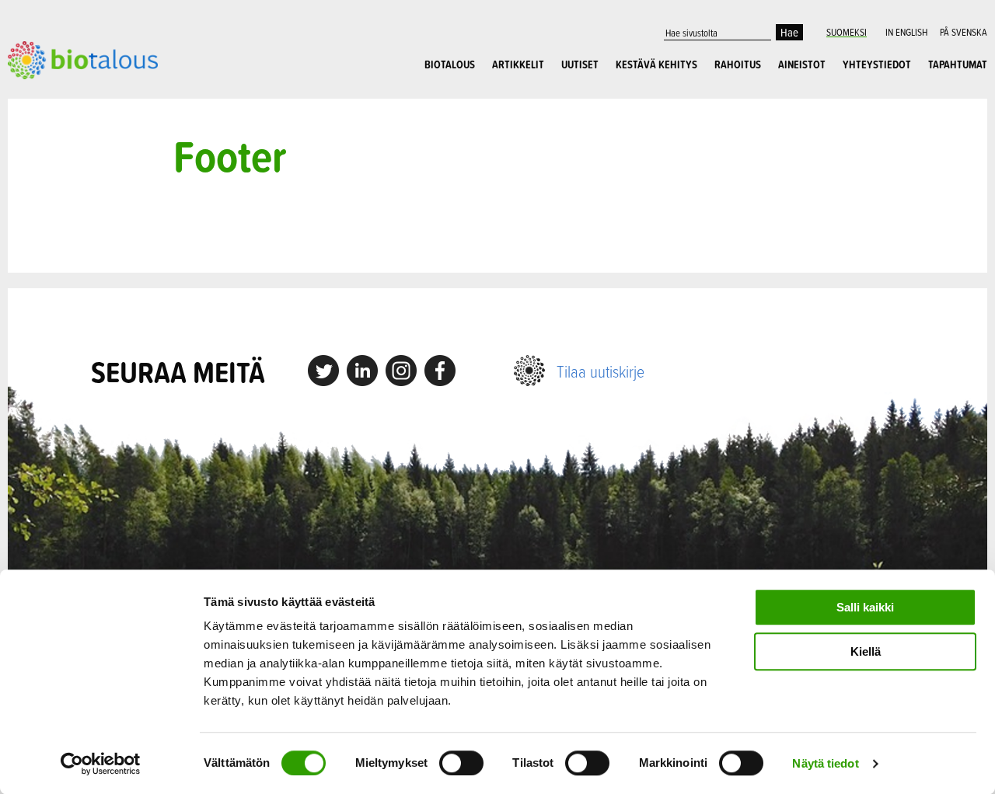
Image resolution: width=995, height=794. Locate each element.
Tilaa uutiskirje (600, 371)
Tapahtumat (957, 64)
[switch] (461, 762)
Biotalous (449, 64)
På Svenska (963, 32)
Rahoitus (737, 64)
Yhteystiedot (877, 64)
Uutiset (580, 64)
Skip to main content (62, 96)
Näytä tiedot (825, 763)
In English (906, 32)
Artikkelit (518, 64)
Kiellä (865, 651)
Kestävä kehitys (656, 64)
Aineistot (802, 64)
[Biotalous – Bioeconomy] (83, 58)
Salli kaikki (865, 607)
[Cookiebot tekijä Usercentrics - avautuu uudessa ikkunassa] (101, 763)
